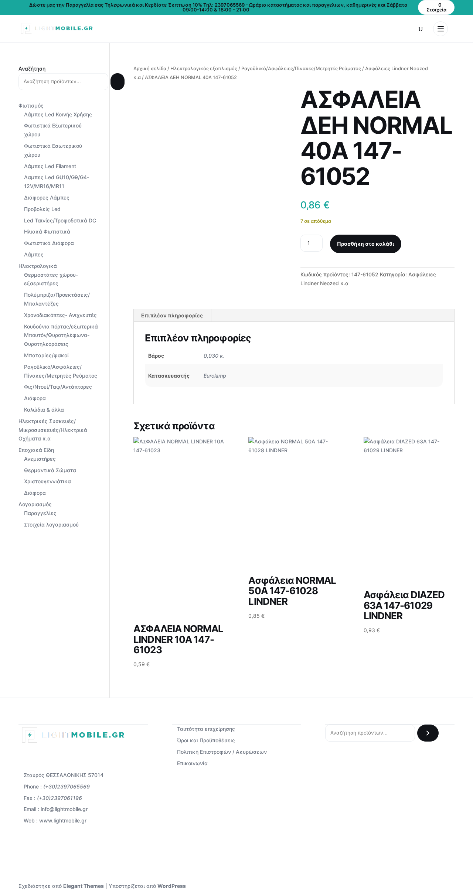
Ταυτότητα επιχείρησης (206, 729)
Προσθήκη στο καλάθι (365, 244)
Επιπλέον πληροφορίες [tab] (172, 315)
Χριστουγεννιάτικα (47, 481)
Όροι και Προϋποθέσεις (206, 740)
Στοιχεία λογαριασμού (51, 524)
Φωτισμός (31, 105)
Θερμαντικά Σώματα (50, 470)
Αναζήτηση (31, 68)
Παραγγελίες (40, 513)
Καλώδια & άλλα (44, 409)
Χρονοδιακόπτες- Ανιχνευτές (60, 315)
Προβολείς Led (42, 209)
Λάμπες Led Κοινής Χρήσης (58, 114)
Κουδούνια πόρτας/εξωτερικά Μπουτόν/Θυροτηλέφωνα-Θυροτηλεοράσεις (61, 335)
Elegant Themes (83, 886)
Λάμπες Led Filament (50, 166)
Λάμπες (34, 254)
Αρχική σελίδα (149, 68)
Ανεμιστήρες (40, 459)
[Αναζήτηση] (117, 81)
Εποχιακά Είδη (36, 450)
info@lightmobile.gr (64, 809)
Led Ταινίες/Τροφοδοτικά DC (60, 220)
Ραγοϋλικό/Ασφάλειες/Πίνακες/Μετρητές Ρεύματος (301, 68)
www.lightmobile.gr (62, 820)
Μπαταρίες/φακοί (46, 355)
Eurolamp (215, 375)
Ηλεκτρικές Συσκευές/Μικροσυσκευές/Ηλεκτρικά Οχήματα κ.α (52, 430)
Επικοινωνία (192, 763)
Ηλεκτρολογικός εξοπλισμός (203, 68)
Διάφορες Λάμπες (46, 197)
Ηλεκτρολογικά (37, 266)
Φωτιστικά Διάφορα (49, 243)
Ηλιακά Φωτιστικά (47, 231)
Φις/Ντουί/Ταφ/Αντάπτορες (58, 387)
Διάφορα (35, 398)
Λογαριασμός (35, 504)
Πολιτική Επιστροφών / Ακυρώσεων (222, 752)
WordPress (171, 886)
